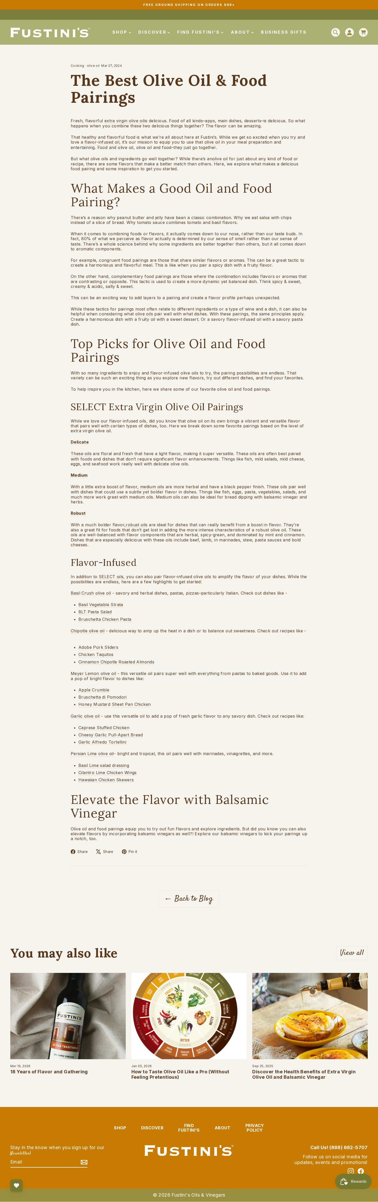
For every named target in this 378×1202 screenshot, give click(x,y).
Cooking (77, 66)
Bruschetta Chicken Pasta (104, 619)
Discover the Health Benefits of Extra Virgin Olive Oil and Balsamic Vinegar (304, 1074)
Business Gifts (284, 32)
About (241, 32)
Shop (120, 32)
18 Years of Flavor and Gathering (49, 1071)
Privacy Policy (254, 1128)
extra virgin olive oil (124, 120)
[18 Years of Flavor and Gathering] (68, 1016)
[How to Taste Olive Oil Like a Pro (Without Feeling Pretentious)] (189, 1016)
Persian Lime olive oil (92, 753)
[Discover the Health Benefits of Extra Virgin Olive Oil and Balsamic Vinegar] (310, 1016)
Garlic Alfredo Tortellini (102, 742)
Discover (153, 32)
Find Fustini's (199, 32)
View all (352, 953)
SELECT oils (111, 576)
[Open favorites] (16, 1185)
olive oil (93, 66)
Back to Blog (193, 898)
